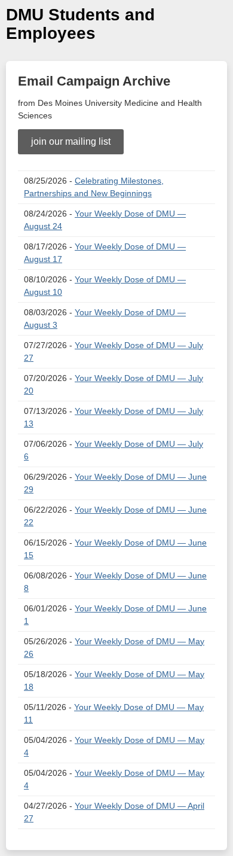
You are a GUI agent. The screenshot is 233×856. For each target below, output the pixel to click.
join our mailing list (71, 141)
